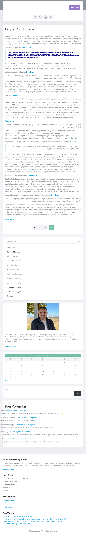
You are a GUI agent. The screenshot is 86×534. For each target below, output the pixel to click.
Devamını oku (10, 346)
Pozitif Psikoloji (10, 505)
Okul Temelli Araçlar (14, 274)
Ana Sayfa (11, 248)
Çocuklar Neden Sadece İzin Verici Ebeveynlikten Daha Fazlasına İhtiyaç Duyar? (33, 521)
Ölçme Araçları (13, 270)
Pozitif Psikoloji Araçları (15, 279)
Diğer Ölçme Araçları (14, 283)
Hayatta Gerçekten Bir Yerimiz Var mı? (18, 517)
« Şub (7, 380)
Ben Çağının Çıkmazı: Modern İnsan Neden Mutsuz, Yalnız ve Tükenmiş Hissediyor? (35, 519)
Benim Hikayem (13, 252)
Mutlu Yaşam (9, 500)
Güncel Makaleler (14, 288)
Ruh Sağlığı (8, 507)
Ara (6, 389)
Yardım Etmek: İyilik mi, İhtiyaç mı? (17, 524)
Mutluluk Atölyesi (14, 292)
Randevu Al (7, 488)
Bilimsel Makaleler (13, 265)
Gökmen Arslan (12, 256)
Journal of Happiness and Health (16, 479)
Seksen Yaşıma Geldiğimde (27, 418)
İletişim (10, 296)
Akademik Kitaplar (14, 261)
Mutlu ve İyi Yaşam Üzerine (16, 411)
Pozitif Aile (8, 503)
